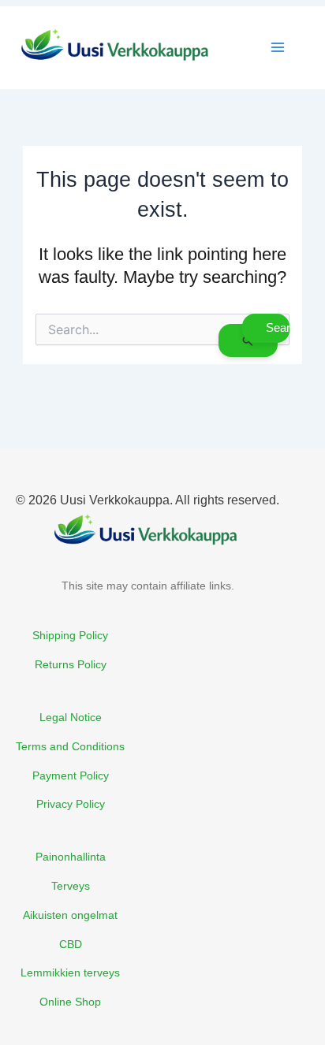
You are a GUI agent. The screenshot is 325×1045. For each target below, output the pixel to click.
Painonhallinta (70, 856)
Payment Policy (70, 775)
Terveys (70, 886)
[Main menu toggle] (277, 47)
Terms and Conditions (70, 746)
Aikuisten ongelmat (70, 915)
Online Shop (70, 1001)
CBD (70, 944)
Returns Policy (70, 664)
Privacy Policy (70, 804)
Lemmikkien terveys (70, 972)
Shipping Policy (70, 635)
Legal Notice (70, 717)
